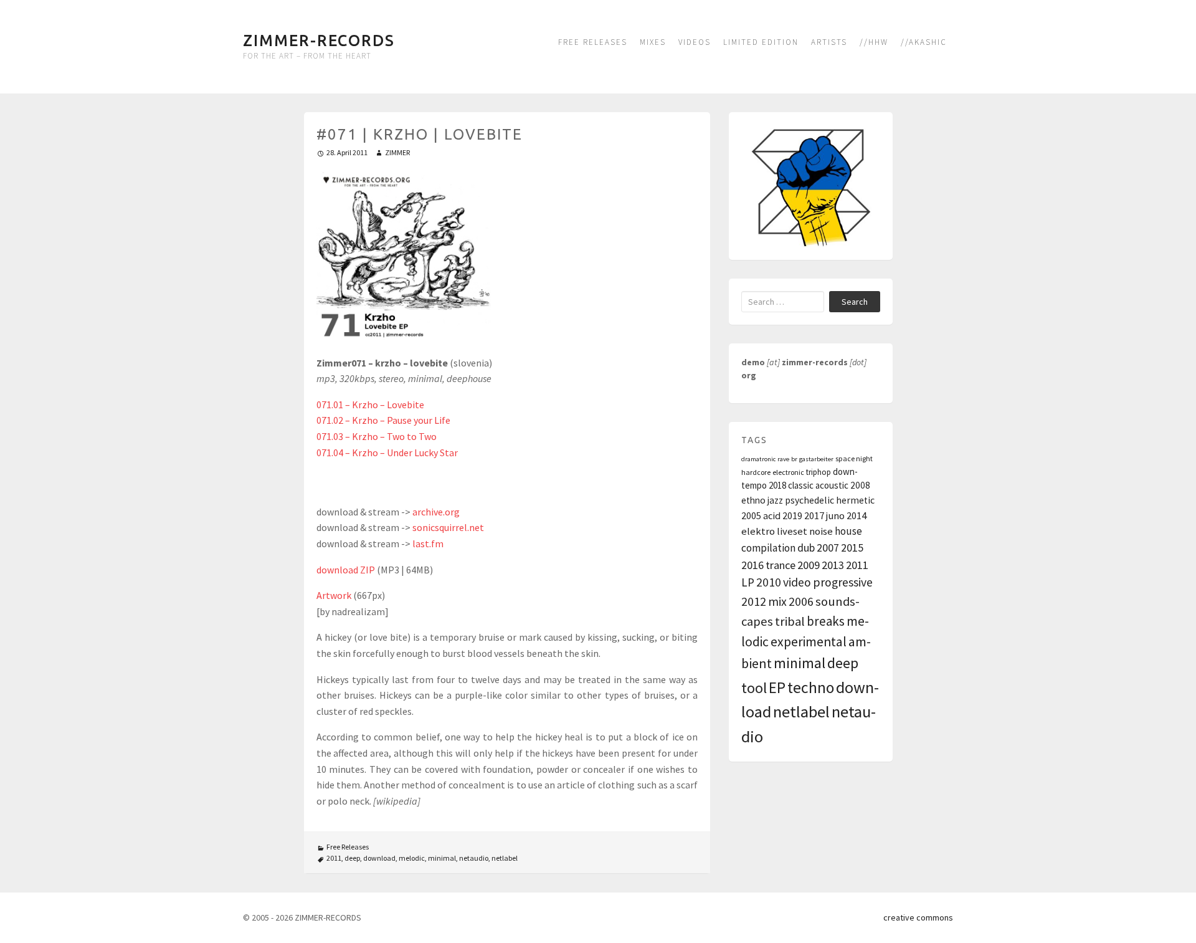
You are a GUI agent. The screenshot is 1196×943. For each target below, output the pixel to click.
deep (352, 858)
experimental (809, 641)
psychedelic (809, 500)
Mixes (653, 42)
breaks (826, 621)
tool (754, 687)
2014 (856, 515)
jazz (775, 500)
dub (806, 547)
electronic (788, 472)
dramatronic (758, 459)
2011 (333, 858)
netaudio (473, 858)
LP (747, 582)
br (794, 459)
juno (835, 515)
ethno (753, 500)
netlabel (504, 858)
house (848, 531)
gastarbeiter (816, 459)
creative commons (918, 917)
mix (777, 601)
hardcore (756, 472)
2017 (814, 515)
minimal (442, 858)
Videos (694, 42)
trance (780, 565)
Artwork (333, 595)
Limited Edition (761, 42)
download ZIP (345, 569)
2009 (808, 565)
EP (777, 687)
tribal (790, 621)
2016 (752, 565)
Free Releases (592, 42)
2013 (833, 565)
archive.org (436, 511)
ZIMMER (397, 152)
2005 (751, 515)
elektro (758, 531)
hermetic (855, 500)
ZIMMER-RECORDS (319, 40)
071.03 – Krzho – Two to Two (376, 436)
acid (772, 515)
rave (783, 459)
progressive (843, 582)
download (379, 858)
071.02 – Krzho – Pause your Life (383, 420)
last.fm (428, 543)
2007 (828, 547)
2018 (777, 485)
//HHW (874, 42)
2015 (852, 547)
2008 (860, 485)
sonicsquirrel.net (448, 527)
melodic (412, 858)
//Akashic (924, 42)
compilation (768, 548)
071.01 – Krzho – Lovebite (370, 404)
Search (855, 301)
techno (810, 687)
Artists (829, 42)
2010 (768, 582)
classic (801, 485)
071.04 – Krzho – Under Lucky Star (387, 452)
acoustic (831, 485)
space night (854, 458)
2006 (801, 601)
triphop (818, 472)
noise (821, 531)
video (797, 582)
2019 (792, 515)
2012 (753, 601)
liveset (792, 531)
